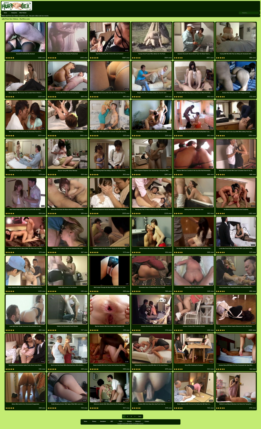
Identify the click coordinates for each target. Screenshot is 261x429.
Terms (85, 421)
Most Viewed (22, 12)
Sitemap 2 (138, 421)
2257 (112, 421)
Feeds (120, 421)
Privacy (94, 421)
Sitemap (129, 421)
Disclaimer (103, 421)
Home (5, 12)
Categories (14, 12)
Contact (147, 421)
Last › (140, 416)
